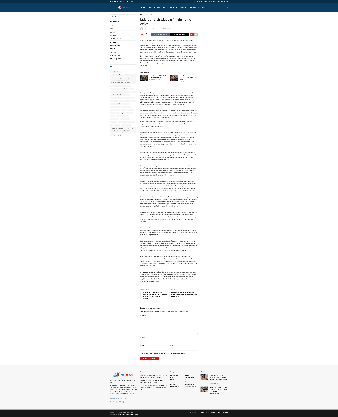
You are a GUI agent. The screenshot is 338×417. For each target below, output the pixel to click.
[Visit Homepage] (124, 7)
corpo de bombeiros (116, 91)
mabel (123, 110)
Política (165, 7)
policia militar (115, 119)
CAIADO (126, 88)
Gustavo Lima (126, 107)
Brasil (172, 7)
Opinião (203, 7)
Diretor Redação (150, 28)
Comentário (144, 315)
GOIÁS (119, 103)
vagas (119, 135)
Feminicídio (114, 100)
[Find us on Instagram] (116, 402)
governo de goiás (116, 107)
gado (133, 100)
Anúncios (205, 1)
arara (120, 88)
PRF (120, 122)
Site (171, 345)
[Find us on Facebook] (110, 1)
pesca (112, 116)
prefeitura (113, 122)
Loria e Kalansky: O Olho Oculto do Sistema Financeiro (158, 76)
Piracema (119, 116)
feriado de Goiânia (125, 100)
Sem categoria (148, 14)
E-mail (142, 345)
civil (132, 88)
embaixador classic (116, 98)
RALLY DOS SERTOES (128, 122)
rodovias (117, 125)
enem (132, 98)
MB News (116, 412)
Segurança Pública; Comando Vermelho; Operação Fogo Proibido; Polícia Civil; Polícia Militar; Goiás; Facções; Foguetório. (123, 130)
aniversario (114, 88)
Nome (142, 337)
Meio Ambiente (181, 7)
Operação (124, 113)
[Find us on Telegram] (123, 402)
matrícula (130, 110)
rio (111, 125)
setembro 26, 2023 (162, 28)
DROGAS (119, 94)
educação (126, 94)
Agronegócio (114, 22)
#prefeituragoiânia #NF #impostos (120, 85)
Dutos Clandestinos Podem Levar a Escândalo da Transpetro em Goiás (189, 77)
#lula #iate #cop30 (116, 71)
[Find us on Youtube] (115, 1)
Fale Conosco (212, 1)
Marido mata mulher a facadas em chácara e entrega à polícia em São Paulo (218, 389)
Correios (127, 91)
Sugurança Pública (116, 59)
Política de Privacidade (222, 1)
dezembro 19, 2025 (185, 81)
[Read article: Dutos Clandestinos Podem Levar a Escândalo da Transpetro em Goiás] (174, 78)
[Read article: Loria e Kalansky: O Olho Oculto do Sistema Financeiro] (144, 78)
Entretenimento (193, 7)
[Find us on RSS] (117, 1)
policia (126, 116)
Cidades (149, 7)
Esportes (113, 42)
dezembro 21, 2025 (155, 79)
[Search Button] (227, 7)
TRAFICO (113, 135)
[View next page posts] (170, 87)
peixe (130, 113)
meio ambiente (115, 113)
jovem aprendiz (115, 110)
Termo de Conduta (197, 1)
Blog (111, 25)
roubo (123, 125)
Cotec (133, 91)
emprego (126, 98)
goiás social (126, 103)
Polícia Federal (125, 119)
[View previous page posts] (167, 87)
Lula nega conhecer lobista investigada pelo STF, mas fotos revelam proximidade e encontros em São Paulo (153, 387)
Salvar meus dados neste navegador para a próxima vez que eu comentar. (163, 353)
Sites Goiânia (122, 414)
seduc (129, 125)
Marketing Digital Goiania (132, 414)
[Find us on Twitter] (112, 1)
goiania (113, 103)
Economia (157, 7)
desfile (113, 94)
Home (143, 7)
